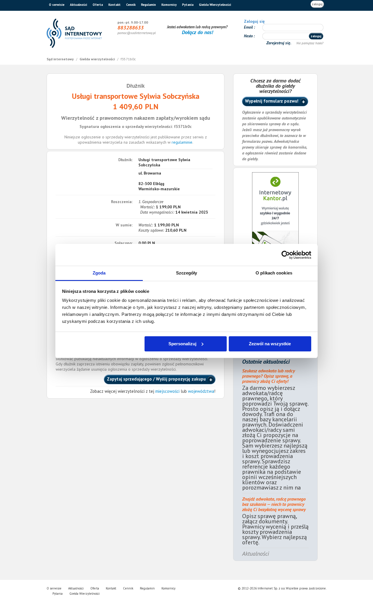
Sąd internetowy (61, 59)
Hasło (249, 36)
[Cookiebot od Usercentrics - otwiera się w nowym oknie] (285, 255)
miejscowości (167, 391)
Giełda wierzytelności (98, 59)
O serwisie (56, 5)
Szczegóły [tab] (186, 272)
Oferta (98, 5)
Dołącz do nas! (197, 32)
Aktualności (78, 5)
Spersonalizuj (182, 343)
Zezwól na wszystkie (270, 343)
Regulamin (148, 5)
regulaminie (182, 142)
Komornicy (169, 5)
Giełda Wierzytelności (215, 5)
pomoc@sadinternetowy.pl (136, 33)
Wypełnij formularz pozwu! (271, 101)
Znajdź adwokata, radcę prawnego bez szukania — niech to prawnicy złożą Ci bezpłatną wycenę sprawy (274, 504)
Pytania (187, 5)
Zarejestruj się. (279, 42)
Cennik (131, 5)
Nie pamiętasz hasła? (309, 43)
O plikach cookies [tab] (274, 272)
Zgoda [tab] (99, 272)
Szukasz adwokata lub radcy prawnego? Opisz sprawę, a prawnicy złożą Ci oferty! (268, 376)
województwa (201, 391)
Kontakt (114, 5)
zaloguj (317, 4)
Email (249, 27)
